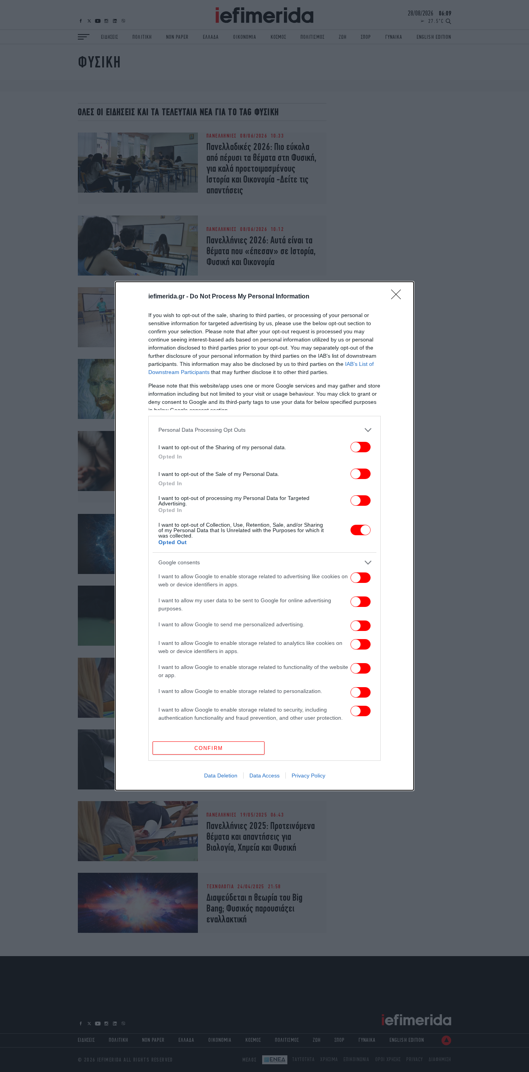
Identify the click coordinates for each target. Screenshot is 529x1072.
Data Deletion (220, 775)
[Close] (398, 297)
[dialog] (264, 536)
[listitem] (264, 430)
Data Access (264, 775)
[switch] (360, 447)
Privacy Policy (308, 775)
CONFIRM (208, 748)
